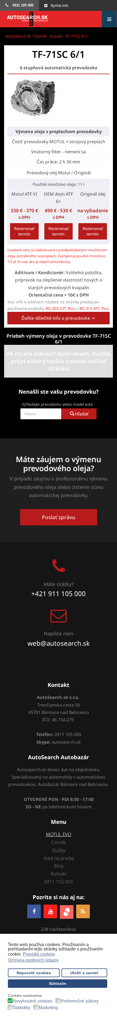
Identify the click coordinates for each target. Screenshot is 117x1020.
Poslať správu (58, 517)
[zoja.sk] (66, 911)
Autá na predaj (59, 858)
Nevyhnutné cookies (32, 1001)
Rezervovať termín (24, 231)
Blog (58, 866)
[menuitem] (19, 5)
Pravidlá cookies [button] (39, 954)
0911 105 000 (58, 881)
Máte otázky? (59, 584)
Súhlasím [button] (57, 983)
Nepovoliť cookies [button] (34, 973)
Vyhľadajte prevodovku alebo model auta (57, 404)
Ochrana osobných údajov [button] (33, 960)
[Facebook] (34, 911)
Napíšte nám (58, 633)
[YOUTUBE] (50, 911)
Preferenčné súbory (79, 1001)
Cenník (58, 842)
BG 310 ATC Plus (94, 308)
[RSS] (83, 911)
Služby (58, 850)
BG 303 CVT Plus (60, 308)
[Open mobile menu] (109, 19)
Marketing (48, 1008)
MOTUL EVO (58, 834)
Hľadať (81, 414)
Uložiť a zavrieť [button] (84, 973)
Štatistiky (21, 1008)
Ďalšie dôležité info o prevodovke (56, 318)
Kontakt (59, 874)
